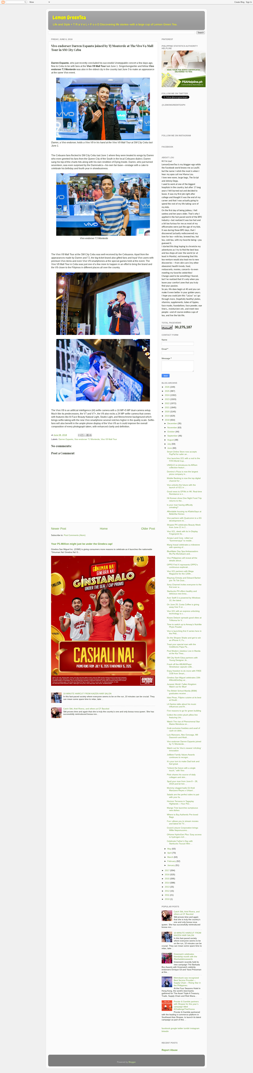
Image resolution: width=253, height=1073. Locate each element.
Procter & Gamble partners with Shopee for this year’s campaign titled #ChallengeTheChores (186, 1005)
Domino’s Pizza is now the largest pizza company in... (182, 472)
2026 (167, 387)
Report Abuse (169, 1050)
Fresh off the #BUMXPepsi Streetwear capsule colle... (180, 665)
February (171, 861)
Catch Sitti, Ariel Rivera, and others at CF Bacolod (86, 708)
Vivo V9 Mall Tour (109, 439)
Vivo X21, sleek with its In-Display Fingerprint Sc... (182, 532)
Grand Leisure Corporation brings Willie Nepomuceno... (182, 829)
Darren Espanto (66, 439)
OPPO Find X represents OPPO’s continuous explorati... (182, 565)
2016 (167, 874)
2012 (167, 891)
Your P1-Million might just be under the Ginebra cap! (82, 544)
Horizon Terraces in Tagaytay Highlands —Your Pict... (180, 802)
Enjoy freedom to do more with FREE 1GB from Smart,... (184, 672)
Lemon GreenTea (69, 17)
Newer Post (58, 528)
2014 (167, 883)
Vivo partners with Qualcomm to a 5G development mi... (184, 519)
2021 (167, 407)
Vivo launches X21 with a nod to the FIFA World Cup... (183, 459)
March (170, 857)
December (172, 423)
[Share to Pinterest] (90, 435)
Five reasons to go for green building (184, 711)
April (169, 853)
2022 (167, 403)
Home (104, 528)
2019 (167, 416)
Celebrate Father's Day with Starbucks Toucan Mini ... (180, 842)
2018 (167, 420)
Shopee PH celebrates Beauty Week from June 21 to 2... (184, 526)
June (169, 448)
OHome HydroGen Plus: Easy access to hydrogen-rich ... (184, 835)
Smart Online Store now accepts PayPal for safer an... (182, 453)
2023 (167, 399)
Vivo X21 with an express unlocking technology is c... (183, 612)
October (171, 431)
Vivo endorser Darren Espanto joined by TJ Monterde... (184, 742)
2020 (167, 411)
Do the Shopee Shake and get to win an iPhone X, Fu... (184, 639)
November (172, 427)
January (171, 865)
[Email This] (79, 435)
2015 (167, 878)
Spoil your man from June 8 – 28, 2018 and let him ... (182, 782)
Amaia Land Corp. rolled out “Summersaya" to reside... (180, 539)
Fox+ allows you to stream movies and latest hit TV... (182, 822)
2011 (167, 895)
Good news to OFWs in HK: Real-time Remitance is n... (184, 492)
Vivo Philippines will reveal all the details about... (182, 559)
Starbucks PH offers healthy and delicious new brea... (182, 592)
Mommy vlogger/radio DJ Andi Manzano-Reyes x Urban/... (181, 789)
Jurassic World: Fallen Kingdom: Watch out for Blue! (182, 685)
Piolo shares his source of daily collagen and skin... (181, 775)
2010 (167, 899)
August (170, 440)
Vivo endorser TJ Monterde (87, 439)
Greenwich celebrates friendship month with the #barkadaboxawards (185, 956)
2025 (167, 391)
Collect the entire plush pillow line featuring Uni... (182, 716)
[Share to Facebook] (87, 435)
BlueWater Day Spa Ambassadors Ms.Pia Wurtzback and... (182, 552)
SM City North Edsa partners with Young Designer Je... (182, 658)
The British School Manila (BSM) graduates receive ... (182, 692)
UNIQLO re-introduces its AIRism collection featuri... (182, 466)
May (169, 849)
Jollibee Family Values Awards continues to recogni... (181, 755)
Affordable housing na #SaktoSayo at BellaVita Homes (184, 512)
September (172, 436)
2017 (167, 870)
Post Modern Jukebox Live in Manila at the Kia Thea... (183, 652)
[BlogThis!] (82, 435)
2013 (167, 887)
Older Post (148, 528)
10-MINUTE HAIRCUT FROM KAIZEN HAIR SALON (87, 693)
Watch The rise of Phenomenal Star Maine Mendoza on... (183, 722)
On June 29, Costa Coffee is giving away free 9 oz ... (183, 605)
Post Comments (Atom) (75, 535)
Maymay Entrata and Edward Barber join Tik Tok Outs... (184, 579)
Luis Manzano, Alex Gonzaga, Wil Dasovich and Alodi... (182, 736)
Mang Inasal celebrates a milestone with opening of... (183, 546)
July (169, 444)
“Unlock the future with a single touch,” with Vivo (181, 769)
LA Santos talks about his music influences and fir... (181, 705)
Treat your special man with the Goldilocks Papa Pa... (181, 645)
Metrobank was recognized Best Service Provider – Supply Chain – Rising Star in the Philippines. (187, 982)
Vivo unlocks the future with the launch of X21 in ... (181, 486)
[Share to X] (84, 435)
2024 (167, 395)
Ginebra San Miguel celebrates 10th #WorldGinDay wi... (183, 678)
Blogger (132, 1062)
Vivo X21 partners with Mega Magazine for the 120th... (180, 572)
